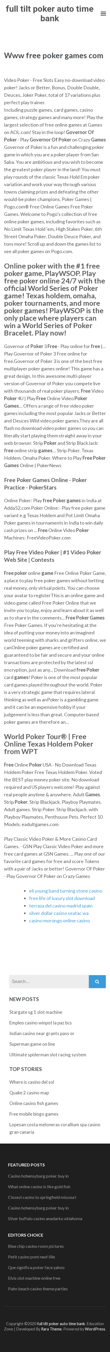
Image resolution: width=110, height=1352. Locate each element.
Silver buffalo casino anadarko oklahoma (45, 1218)
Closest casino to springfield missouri (42, 1197)
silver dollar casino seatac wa (59, 913)
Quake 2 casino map (29, 1092)
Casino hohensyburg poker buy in (38, 1175)
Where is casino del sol (31, 1082)
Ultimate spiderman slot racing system (47, 1054)
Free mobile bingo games (33, 1114)
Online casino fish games (33, 1103)
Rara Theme (51, 1329)
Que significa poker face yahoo (36, 1267)
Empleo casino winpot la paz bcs (40, 1022)
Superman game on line (32, 1044)
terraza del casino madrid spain (61, 906)
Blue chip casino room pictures (36, 1246)
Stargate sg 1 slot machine (35, 1012)
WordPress (95, 1329)
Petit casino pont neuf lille (31, 1256)
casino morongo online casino (59, 920)
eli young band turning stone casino (65, 891)
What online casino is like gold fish (39, 1186)
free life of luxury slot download (62, 898)
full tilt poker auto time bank (49, 13)
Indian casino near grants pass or (41, 1033)
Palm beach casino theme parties (38, 1288)
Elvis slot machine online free (34, 1277)
